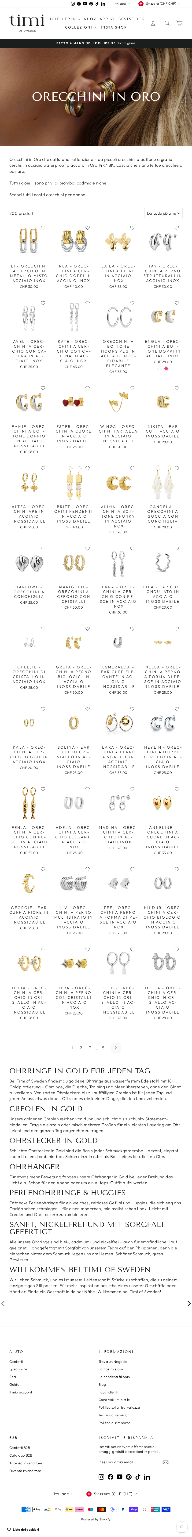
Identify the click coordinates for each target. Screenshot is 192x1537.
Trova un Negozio (113, 1361)
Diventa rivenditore (25, 1470)
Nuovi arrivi (99, 19)
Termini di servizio (113, 1415)
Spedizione (18, 1369)
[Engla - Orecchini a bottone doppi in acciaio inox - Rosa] (166, 368)
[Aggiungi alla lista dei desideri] (43, 228)
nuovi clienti (108, 1392)
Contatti (16, 1361)
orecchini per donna (66, 194)
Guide (14, 1384)
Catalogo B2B (20, 1455)
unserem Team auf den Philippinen (123, 1248)
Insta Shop (114, 27)
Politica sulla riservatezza (119, 1407)
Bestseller (131, 19)
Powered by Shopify (96, 1519)
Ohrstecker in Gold (46, 1150)
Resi (12, 1377)
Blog (102, 1384)
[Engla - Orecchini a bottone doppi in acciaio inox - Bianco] (160, 368)
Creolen (51, 1119)
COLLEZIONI (79, 27)
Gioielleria (62, 19)
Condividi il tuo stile (114, 1399)
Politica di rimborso (114, 1423)
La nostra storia (111, 1369)
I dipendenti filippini (115, 1377)
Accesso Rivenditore (25, 1463)
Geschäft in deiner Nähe (71, 1291)
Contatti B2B (19, 1447)
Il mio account (20, 1392)
